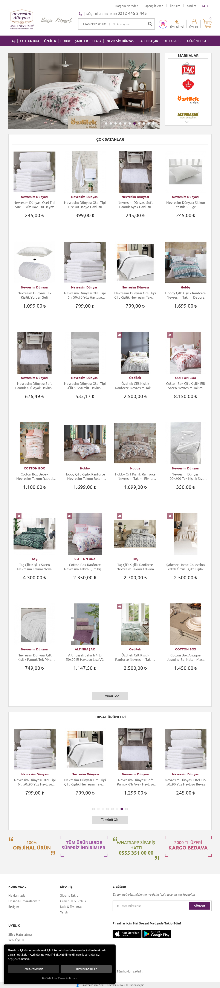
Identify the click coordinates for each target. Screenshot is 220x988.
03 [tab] (115, 123)
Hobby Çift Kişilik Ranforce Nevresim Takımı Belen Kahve (84, 476)
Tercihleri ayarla (33, 969)
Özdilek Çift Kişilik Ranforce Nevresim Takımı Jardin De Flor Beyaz (135, 386)
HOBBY (65, 41)
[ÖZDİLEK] (188, 84)
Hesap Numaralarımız (24, 901)
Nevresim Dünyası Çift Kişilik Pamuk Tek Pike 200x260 (34, 657)
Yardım (191, 5)
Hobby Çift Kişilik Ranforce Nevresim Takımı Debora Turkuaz (185, 295)
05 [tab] (125, 123)
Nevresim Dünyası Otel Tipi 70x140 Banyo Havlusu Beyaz (85, 205)
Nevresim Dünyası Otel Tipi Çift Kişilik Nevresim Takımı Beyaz (135, 295)
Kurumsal (17, 886)
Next (187, 124)
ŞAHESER (81, 41)
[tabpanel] (84, 91)
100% (32, 845)
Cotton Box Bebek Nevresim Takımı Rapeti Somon (34, 476)
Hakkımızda (17, 895)
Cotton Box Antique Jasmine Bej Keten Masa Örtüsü (185, 657)
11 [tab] (153, 123)
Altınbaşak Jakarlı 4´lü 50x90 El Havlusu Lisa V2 (85, 657)
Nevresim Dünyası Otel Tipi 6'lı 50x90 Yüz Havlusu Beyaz (85, 295)
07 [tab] (134, 123)
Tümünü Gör (110, 696)
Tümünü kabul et (86, 969)
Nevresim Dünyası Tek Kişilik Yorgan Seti (34, 295)
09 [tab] (144, 123)
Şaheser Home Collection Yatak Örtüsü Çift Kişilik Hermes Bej (185, 567)
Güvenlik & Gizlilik (73, 901)
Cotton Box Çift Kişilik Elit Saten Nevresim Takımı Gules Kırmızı (185, 386)
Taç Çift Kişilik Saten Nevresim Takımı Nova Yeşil (34, 567)
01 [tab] (106, 123)
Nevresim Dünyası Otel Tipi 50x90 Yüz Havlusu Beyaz (34, 205)
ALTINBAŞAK (149, 41)
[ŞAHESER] (188, 114)
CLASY (96, 41)
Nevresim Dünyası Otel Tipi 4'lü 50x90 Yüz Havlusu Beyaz (85, 386)
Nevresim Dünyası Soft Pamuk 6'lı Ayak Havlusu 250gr (85, 782)
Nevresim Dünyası (34, 197)
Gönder (199, 905)
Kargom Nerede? (126, 5)
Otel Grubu (172, 41)
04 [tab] (120, 123)
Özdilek (135, 378)
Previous (187, 63)
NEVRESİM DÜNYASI (120, 41)
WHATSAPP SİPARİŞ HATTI (136, 848)
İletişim (175, 5)
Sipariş (66, 886)
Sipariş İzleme (154, 5)
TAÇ (13, 41)
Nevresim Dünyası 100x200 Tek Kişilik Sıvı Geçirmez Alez (185, 476)
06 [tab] (129, 123)
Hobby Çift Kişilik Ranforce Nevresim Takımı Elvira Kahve (135, 476)
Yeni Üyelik (16, 940)
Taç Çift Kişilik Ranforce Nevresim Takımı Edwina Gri (135, 567)
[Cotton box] (188, 69)
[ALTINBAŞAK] (188, 99)
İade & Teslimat (71, 907)
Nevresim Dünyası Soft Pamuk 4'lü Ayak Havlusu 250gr (34, 386)
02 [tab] (111, 123)
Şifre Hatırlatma (20, 934)
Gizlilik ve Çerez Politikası (61, 978)
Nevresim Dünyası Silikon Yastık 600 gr (185, 205)
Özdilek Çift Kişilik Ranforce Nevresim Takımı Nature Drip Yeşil (135, 657)
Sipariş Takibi (69, 895)
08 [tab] (139, 123)
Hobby (186, 287)
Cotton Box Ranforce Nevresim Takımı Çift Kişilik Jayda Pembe (85, 567)
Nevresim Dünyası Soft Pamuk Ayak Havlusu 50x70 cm (135, 205)
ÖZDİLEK (50, 41)
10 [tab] (148, 123)
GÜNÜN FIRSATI (198, 41)
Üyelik (14, 925)
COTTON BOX (29, 41)
